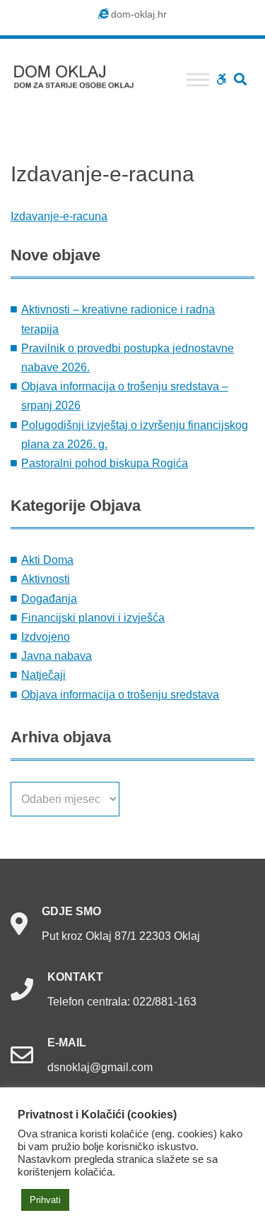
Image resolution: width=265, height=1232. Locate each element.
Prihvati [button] (45, 1200)
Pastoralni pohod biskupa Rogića (104, 463)
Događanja (49, 599)
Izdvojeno (45, 637)
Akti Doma (47, 560)
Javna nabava (56, 656)
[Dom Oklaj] (81, 74)
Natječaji (43, 675)
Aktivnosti (45, 579)
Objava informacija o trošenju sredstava (120, 695)
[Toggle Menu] (198, 79)
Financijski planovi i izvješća (93, 618)
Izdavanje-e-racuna (59, 216)
